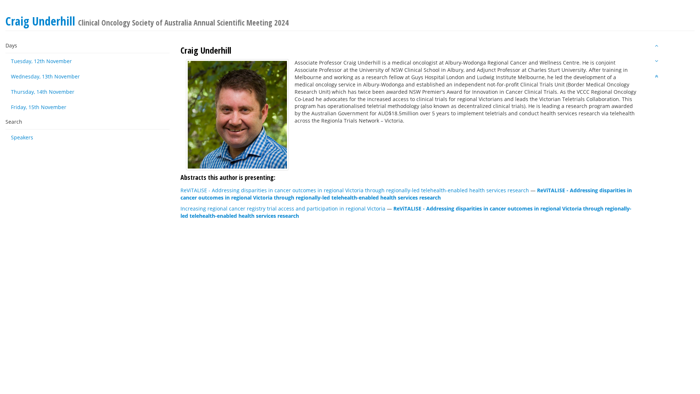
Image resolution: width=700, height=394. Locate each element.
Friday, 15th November (38, 107)
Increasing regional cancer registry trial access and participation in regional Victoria (282, 208)
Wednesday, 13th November (45, 76)
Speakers (22, 137)
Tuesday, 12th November (41, 61)
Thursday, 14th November (42, 91)
